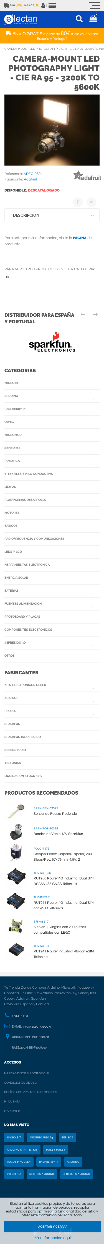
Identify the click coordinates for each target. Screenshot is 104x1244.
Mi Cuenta (12, 1101)
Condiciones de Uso (20, 1082)
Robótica (12, 461)
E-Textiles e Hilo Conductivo (28, 474)
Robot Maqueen (19, 1162)
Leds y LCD (13, 552)
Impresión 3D (15, 643)
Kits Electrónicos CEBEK (25, 685)
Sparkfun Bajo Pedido (22, 737)
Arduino (11, 396)
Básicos (10, 526)
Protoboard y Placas (22, 617)
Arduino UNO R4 (41, 1137)
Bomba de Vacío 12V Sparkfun (58, 834)
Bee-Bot (67, 1137)
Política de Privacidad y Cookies (30, 1092)
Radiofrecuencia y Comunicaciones (34, 539)
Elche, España (39, 1037)
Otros (9, 656)
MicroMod (13, 435)
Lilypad (10, 487)
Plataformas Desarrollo (25, 500)
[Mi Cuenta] (43, 5)
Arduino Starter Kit (22, 1149)
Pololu (10, 711)
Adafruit (11, 698)
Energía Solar (16, 578)
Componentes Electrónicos (28, 630)
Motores (11, 513)
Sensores (12, 448)
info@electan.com (37, 1026)
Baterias (11, 591)
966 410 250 (20, 1016)
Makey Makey (55, 1149)
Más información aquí (52, 1238)
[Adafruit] (87, 181)
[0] (93, 19)
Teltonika (12, 763)
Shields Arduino (41, 1174)
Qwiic (9, 422)
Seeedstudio (15, 750)
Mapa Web (12, 1110)
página (80, 238)
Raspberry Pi (15, 409)
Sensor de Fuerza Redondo (55, 814)
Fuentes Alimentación (23, 604)
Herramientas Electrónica (27, 565)
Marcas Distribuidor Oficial (27, 1073)
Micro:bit (12, 383)
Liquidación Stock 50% (23, 776)
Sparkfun (12, 724)
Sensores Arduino (76, 1174)
